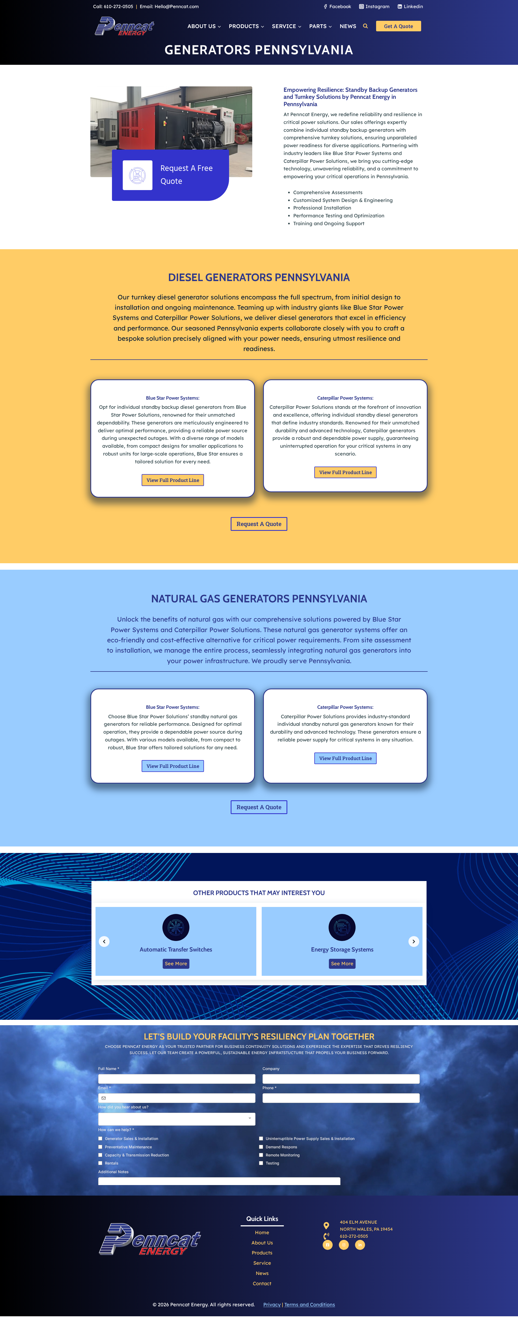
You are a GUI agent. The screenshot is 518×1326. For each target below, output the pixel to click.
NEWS (348, 26)
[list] (259, 941)
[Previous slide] (104, 941)
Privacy (272, 1304)
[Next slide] (413, 941)
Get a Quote (398, 26)
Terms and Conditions (309, 1304)
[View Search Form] (365, 26)
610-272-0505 (118, 6)
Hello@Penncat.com (177, 6)
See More (176, 963)
